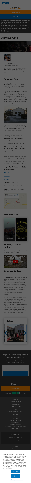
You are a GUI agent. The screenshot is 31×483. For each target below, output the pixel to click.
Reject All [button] (15, 476)
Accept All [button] (15, 471)
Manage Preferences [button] (16, 480)
